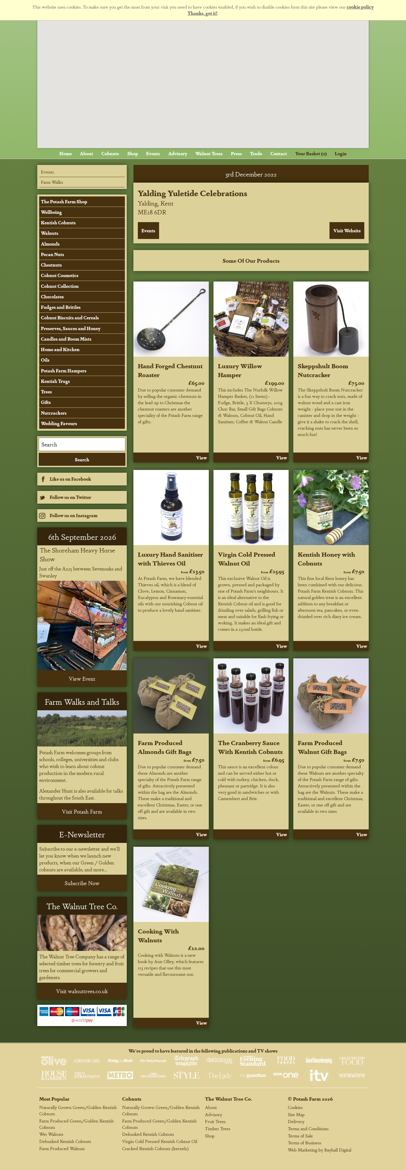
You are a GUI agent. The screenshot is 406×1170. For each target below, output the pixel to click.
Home (65, 153)
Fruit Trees (215, 1121)
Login (341, 153)
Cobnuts (110, 153)
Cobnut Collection (60, 286)
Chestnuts (51, 265)
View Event (82, 678)
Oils (45, 360)
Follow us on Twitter (70, 497)
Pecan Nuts (52, 254)
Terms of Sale (300, 1135)
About (86, 153)
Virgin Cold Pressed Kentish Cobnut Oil (159, 1141)
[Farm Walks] (82, 728)
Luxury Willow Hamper (240, 370)
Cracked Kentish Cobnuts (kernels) (155, 1148)
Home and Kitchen (60, 349)
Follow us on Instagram (73, 515)
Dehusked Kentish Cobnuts (65, 1141)
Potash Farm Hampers (63, 370)
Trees (46, 391)
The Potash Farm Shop (64, 201)
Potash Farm (307, 1098)
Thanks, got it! (202, 13)
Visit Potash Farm (82, 811)
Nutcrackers (54, 413)
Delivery (296, 1121)
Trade (256, 153)
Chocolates (52, 296)
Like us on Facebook (70, 479)
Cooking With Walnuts (158, 935)
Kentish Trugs (55, 381)
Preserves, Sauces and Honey (71, 328)
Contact (278, 153)
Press (236, 153)
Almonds (50, 244)
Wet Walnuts (51, 1134)
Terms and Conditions (308, 1128)
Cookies (295, 1107)
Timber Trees (217, 1128)
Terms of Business (304, 1142)
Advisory (177, 153)
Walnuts (49, 233)
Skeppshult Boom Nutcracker (323, 370)
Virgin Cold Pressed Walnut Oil (246, 558)
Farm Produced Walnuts (62, 1148)
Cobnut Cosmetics (59, 275)
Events (153, 153)
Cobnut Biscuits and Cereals (70, 317)
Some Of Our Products (251, 260)
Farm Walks (52, 182)
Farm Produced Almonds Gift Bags (164, 747)
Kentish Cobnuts (58, 222)
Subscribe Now (82, 883)
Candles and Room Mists (66, 339)
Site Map (296, 1114)
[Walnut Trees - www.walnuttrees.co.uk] (82, 933)
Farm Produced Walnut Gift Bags (322, 747)
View (201, 457)
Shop (132, 153)
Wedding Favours (59, 423)
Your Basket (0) (311, 153)
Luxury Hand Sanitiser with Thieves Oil (170, 558)
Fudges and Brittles (61, 307)
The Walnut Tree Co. (228, 1098)
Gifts (46, 402)
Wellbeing (51, 212)
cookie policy (360, 7)
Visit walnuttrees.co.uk (82, 991)
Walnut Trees (209, 153)
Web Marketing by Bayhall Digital (319, 1150)
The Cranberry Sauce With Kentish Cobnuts (250, 747)
